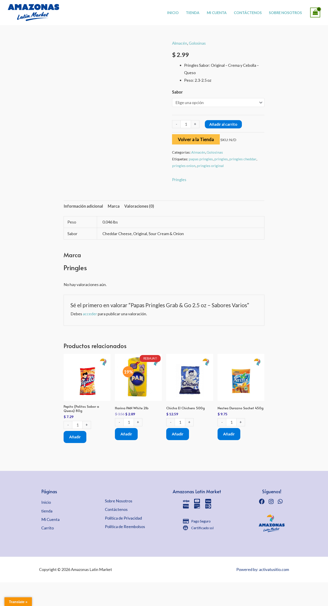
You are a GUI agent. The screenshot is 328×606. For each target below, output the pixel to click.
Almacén (179, 43)
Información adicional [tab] (83, 206)
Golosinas (197, 43)
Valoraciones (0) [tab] (139, 206)
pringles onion (183, 165)
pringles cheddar (242, 159)
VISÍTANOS (180, 8)
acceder (90, 313)
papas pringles (201, 159)
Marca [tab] (114, 206)
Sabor (177, 92)
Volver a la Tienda (196, 139)
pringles (221, 159)
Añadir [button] (75, 437)
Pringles (179, 179)
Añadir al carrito (223, 124)
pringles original (210, 165)
